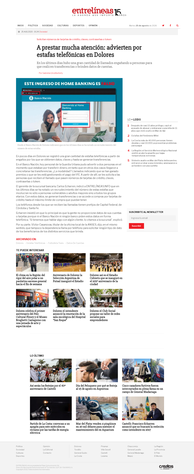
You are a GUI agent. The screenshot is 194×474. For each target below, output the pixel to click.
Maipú (130, 456)
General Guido (80, 453)
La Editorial (48, 450)
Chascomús (133, 446)
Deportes (20, 456)
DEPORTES (78, 25)
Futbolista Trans (56, 243)
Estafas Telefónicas (36, 243)
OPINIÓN (93, 25)
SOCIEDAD (47, 25)
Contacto (47, 453)
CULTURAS (63, 25)
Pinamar (104, 446)
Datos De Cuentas (75, 243)
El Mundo (158, 456)
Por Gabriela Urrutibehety (51, 73)
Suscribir (136, 226)
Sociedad (43, 32)
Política (19, 446)
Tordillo (77, 450)
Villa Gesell (105, 450)
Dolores (20, 243)
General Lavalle (134, 450)
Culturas (19, 453)
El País (157, 453)
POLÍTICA (33, 25)
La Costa (78, 456)
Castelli (104, 453)
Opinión (46, 446)
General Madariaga (136, 453)
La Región (158, 446)
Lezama (104, 456)
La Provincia (159, 450)
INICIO (20, 25)
